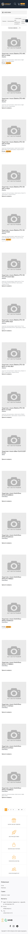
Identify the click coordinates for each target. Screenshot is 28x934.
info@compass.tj (7, 908)
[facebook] (10, 926)
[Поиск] (15, 4)
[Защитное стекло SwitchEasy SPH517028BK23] (14, 776)
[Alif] (8, 920)
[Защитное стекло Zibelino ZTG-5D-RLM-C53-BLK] (14, 396)
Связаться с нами (5, 895)
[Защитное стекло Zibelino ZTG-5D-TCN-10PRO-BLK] (14, 308)
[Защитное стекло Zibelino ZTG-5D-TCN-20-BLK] (14, 218)
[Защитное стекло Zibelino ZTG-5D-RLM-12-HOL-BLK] (14, 353)
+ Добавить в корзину (14, 157)
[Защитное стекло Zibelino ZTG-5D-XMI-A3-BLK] (14, 130)
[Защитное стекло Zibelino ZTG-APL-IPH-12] (14, 87)
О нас (2, 885)
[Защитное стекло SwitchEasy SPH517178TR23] (14, 692)
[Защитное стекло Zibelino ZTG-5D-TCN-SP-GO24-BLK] (14, 263)
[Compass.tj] (6, 4)
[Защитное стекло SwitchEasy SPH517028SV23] (14, 607)
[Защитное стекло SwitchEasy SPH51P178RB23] (14, 565)
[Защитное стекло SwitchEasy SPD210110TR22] (14, 734)
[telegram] (17, 926)
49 (21, 809)
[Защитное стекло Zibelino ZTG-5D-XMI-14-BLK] (14, 175)
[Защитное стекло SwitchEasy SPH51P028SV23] (14, 523)
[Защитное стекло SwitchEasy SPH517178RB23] (14, 650)
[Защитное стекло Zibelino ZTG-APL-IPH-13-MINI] (14, 42)
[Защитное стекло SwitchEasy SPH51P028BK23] (14, 481)
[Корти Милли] (2, 920)
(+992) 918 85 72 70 (7, 913)
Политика (3, 887)
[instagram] (13, 926)
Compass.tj (12, 931)
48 (18, 809)
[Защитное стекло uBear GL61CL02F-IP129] (14, 439)
